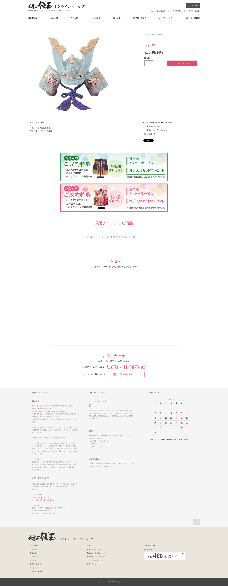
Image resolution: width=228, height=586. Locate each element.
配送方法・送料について (96, 553)
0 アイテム (194, 5)
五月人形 (74, 18)
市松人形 (116, 18)
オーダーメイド (165, 18)
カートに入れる (184, 63)
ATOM (151, 549)
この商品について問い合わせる (155, 130)
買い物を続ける (149, 134)
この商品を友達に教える (152, 126)
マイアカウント (150, 545)
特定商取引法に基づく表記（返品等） (158, 122)
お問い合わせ (194, 11)
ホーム (89, 545)
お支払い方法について (95, 549)
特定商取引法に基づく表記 (96, 556)
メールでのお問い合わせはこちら (43, 500)
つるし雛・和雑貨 (192, 18)
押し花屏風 (32, 18)
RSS (146, 549)
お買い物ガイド (179, 11)
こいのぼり (95, 18)
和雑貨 (160, 34)
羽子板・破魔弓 (139, 18)
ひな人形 (54, 18)
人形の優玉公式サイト (160, 11)
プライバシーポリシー (95, 560)
